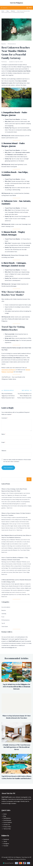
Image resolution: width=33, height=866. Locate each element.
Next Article (25, 390)
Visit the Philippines (16, 3)
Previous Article (9, 390)
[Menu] (27, 7)
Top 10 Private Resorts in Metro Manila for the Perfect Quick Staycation (24, 396)
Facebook (6, 839)
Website (4, 450)
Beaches (4, 43)
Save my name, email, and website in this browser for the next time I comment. (17, 460)
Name (4, 434)
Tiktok (5, 841)
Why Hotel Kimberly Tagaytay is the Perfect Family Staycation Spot (8, 396)
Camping (4, 613)
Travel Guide (5, 626)
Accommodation (6, 607)
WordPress (23, 859)
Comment (5, 418)
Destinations (7, 818)
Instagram (6, 843)
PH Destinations (12, 43)
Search (29, 479)
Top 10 (3, 623)
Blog (4, 816)
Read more (9, 508)
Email (3, 442)
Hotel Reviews (7, 820)
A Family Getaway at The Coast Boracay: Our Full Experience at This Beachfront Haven (16, 747)
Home (5, 814)
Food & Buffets (7, 822)
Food (3, 616)
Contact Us (6, 824)
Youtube (5, 845)
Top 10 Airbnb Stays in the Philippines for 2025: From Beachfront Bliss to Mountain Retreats (16, 686)
